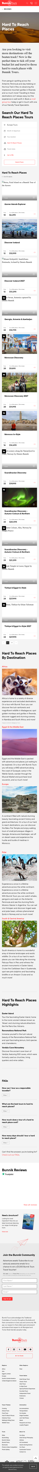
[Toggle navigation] (36, 3)
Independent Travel (25, 1393)
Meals (21, 1420)
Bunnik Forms (6, 1442)
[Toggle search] (27, 3)
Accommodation (24, 1408)
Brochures (5, 1445)
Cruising (4, 1408)
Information (23, 1405)
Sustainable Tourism (25, 1449)
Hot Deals (20, 1356)
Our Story (22, 1435)
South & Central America (9, 1378)
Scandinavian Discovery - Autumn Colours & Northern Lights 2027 (17, 552)
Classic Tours (23, 1382)
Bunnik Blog (5, 1438)
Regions (4, 1365)
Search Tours (19, 162)
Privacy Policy (16, 1273)
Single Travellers (24, 1415)
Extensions (23, 1396)
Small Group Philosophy (26, 1438)
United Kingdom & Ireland (9, 1381)
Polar (21, 1369)
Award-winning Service (26, 1445)
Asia (3, 1371)
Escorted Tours (24, 1391)
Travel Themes (6, 1405)
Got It (33, 1466)
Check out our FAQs (10, 1154)
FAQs (3, 1435)
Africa (3, 1369)
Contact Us (23, 1452)
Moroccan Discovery (13, 357)
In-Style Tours (23, 1386)
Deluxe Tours (5, 1411)
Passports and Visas (25, 1423)
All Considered (24, 1442)
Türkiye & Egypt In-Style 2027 (17, 626)
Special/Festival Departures (27, 1389)
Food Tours (5, 1413)
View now (5, 1232)
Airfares (22, 1440)
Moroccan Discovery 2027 (16, 395)
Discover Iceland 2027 (14, 280)
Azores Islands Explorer (15, 204)
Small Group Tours (25, 1379)
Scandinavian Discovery (15, 472)
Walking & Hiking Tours (8, 1420)
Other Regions (24, 1365)
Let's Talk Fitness (24, 1418)
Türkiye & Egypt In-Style (15, 587)
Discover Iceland (12, 242)
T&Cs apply (5, 1273)
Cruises (22, 1398)
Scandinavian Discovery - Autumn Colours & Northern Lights (17, 514)
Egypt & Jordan (6, 1374)
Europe (4, 1376)
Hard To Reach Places (8, 1415)
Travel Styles (23, 1375)
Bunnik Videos (6, 1440)
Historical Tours (6, 1418)
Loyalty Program (24, 1425)
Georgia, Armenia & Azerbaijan (18, 319)
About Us (22, 1432)
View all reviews (30, 1205)
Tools (3, 1432)
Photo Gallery (6, 1449)
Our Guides (23, 1413)
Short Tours (23, 1384)
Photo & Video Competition (9, 1447)
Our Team (22, 1447)
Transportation (24, 1411)
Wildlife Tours (6, 1423)
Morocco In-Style (12, 434)
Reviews (7, 9)
